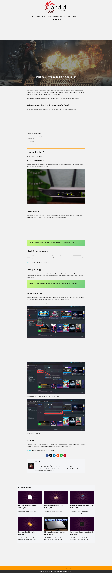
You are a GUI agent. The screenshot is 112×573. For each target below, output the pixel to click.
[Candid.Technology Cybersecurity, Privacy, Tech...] (56, 7)
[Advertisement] (56, 31)
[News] (61, 19)
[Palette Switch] (32, 16)
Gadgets (54, 537)
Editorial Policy (54, 568)
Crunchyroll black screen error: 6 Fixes (41, 262)
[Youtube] (56, 19)
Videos (34, 511)
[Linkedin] (58, 19)
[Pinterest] (64, 455)
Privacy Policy (63, 568)
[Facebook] (51, 19)
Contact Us (46, 568)
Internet (31, 511)
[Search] (79, 16)
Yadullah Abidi (44, 81)
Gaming (27, 511)
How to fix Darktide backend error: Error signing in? (44, 450)
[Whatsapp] (61, 455)
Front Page (38, 16)
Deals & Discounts (57, 16)
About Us (40, 568)
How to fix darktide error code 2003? (40, 145)
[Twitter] (53, 19)
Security (50, 16)
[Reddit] (57, 455)
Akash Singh (22, 511)
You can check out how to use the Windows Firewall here (51, 243)
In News (44, 16)
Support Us (71, 568)
